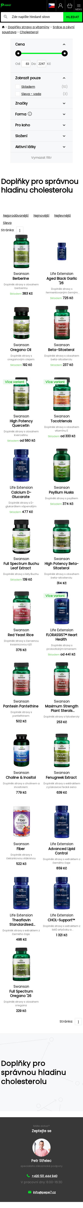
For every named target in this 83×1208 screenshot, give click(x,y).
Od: (18, 63)
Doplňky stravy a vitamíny (28, 27)
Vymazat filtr (41, 157)
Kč (49, 63)
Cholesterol (29, 32)
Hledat (72, 17)
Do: (34, 63)
